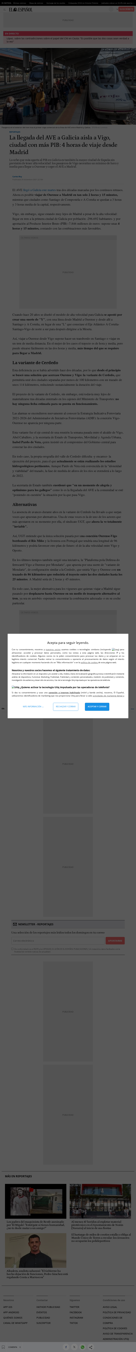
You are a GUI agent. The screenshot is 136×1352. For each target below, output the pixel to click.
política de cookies (89, 662)
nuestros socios (53, 649)
